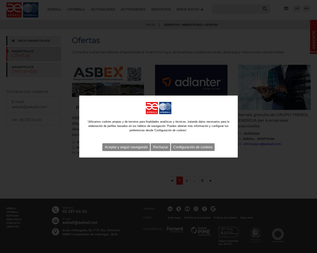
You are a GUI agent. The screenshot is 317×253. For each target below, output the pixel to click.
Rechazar (160, 147)
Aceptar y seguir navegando (126, 147)
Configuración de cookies (192, 147)
